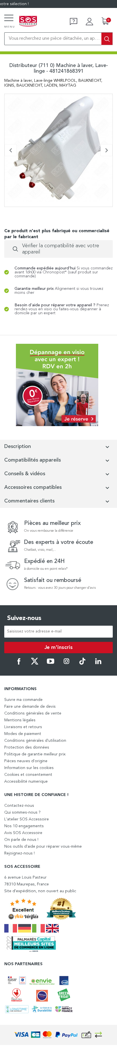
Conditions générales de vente (32, 713)
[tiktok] (82, 664)
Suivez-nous (24, 618)
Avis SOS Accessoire (23, 833)
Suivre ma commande (23, 700)
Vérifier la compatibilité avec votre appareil (60, 249)
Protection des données (26, 747)
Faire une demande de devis (30, 707)
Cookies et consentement (28, 775)
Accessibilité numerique (26, 782)
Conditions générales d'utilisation (35, 741)
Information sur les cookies (29, 768)
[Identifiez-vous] (89, 21)
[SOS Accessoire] (28, 21)
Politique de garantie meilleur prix (35, 754)
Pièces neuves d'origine (25, 761)
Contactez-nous (19, 806)
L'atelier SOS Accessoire (26, 819)
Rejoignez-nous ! (19, 853)
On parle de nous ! (21, 840)
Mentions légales (19, 720)
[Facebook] (18, 664)
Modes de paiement (22, 734)
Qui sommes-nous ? (22, 812)
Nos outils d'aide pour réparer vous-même (43, 847)
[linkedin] (98, 664)
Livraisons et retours (23, 727)
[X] (34, 664)
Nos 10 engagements (24, 826)
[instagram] (66, 664)
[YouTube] (50, 664)
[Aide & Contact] (73, 21)
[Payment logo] (58, 1035)
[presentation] (10, 150)
